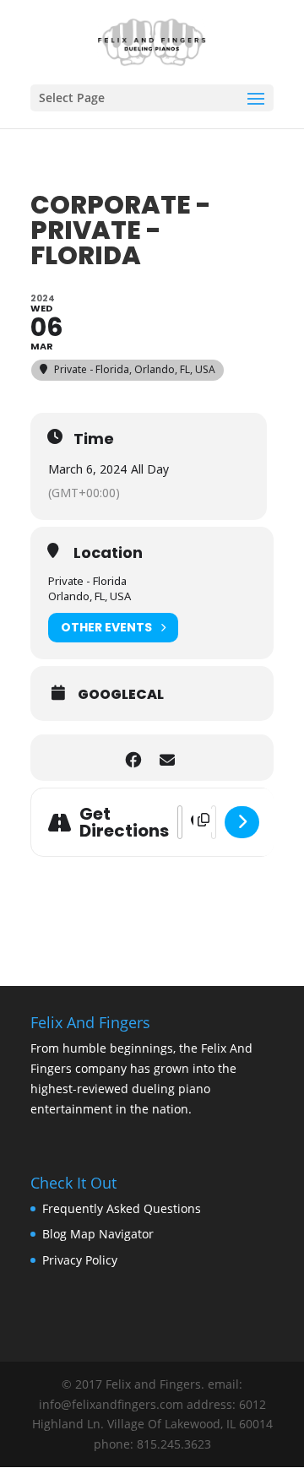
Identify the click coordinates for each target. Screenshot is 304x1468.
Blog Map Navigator (98, 1234)
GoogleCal (121, 694)
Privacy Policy (79, 1260)
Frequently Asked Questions (121, 1208)
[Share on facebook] (133, 757)
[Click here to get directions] (242, 822)
